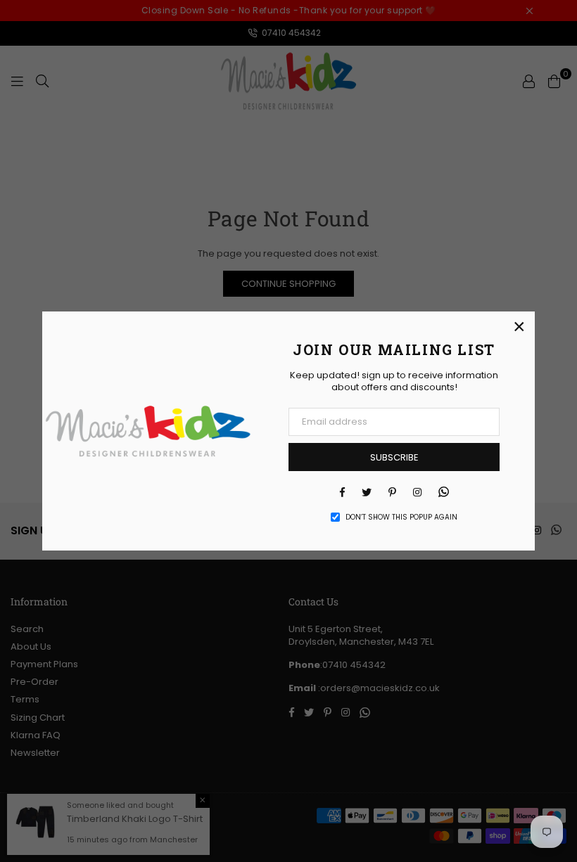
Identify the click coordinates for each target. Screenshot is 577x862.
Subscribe (394, 457)
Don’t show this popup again (401, 517)
